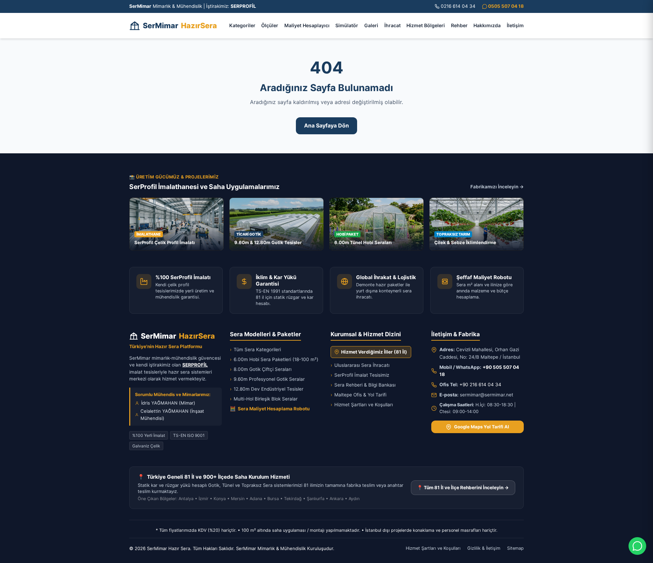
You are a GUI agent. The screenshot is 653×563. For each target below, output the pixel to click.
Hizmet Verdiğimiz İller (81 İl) (374, 352)
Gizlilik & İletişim (483, 548)
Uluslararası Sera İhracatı (360, 365)
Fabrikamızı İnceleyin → (497, 186)
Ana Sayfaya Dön (326, 125)
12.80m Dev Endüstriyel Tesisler (266, 389)
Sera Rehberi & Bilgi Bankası (363, 385)
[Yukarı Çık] (15, 553)
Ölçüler (269, 25)
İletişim (515, 25)
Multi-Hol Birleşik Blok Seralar (264, 399)
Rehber (459, 25)
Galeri (371, 25)
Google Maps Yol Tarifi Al (481, 426)
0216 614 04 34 (458, 6)
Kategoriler (242, 25)
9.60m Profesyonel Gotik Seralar (267, 379)
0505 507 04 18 (505, 6)
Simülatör (346, 25)
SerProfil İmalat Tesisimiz (360, 375)
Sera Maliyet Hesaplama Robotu (269, 408)
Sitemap (515, 548)
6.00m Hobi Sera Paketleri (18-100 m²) (274, 359)
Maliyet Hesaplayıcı (307, 25)
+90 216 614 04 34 (480, 384)
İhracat (392, 25)
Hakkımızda (487, 25)
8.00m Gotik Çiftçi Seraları (260, 369)
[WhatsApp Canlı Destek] (637, 546)
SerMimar (180, 25)
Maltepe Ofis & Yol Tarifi (358, 394)
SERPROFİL (195, 365)
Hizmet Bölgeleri (425, 25)
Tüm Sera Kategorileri (255, 349)
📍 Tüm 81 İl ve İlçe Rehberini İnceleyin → (463, 487)
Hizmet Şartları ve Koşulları (362, 404)
